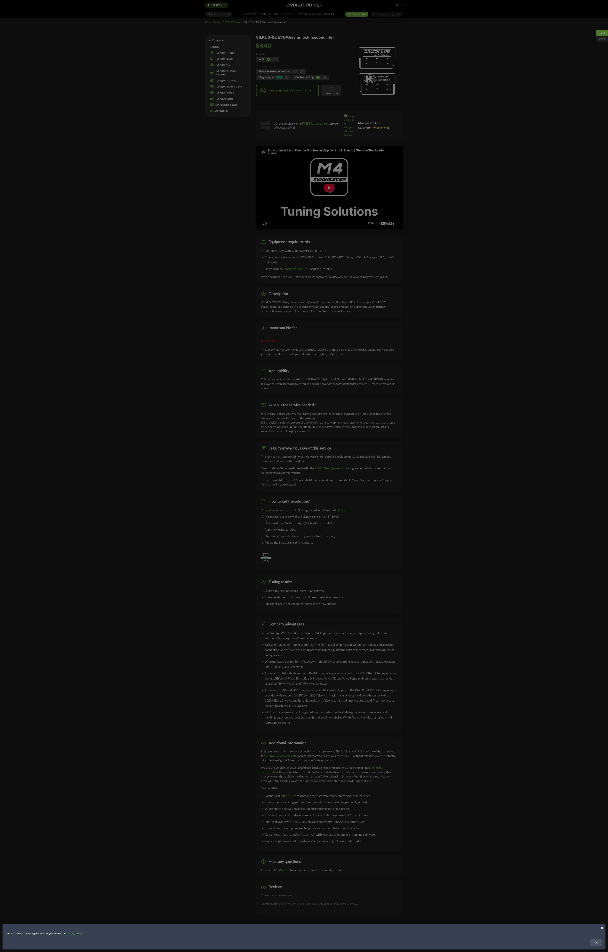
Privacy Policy (74, 933)
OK (596, 942)
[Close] (602, 927)
